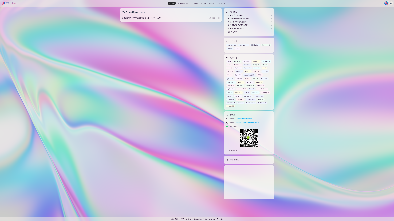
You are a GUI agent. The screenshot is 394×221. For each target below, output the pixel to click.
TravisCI (240, 99)
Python (230, 89)
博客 (173, 3)
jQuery (230, 79)
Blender (256, 61)
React (251, 89)
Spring (265, 93)
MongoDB (231, 82)
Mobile (254, 45)
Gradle (239, 71)
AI (237, 49)
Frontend (243, 45)
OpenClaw (250, 85)
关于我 (222, 3)
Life (229, 49)
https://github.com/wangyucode (247, 122)
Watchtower (250, 103)
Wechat (230, 106)
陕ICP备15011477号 (177, 219)
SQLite (238, 96)
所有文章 (234, 32)
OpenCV (260, 85)
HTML (256, 71)
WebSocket (262, 103)
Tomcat (230, 99)
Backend (231, 45)
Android (237, 61)
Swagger (247, 96)
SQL (229, 96)
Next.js (250, 82)
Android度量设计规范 (236, 28)
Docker (247, 68)
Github (230, 71)
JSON (239, 79)
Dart (229, 68)
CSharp (256, 64)
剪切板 (196, 3)
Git (264, 68)
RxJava (238, 92)
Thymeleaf (259, 96)
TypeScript (251, 99)
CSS (264, 64)
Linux (264, 79)
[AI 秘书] (386, 3)
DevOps (266, 45)
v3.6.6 (221, 219)
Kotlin (255, 79)
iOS (229, 75)
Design (238, 68)
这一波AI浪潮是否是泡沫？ (237, 22)
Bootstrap (266, 61)
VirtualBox (231, 103)
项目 (204, 3)
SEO (247, 92)
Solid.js (255, 92)
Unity (260, 99)
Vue (240, 103)
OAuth (240, 85)
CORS (247, 64)
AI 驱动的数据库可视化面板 (238, 25)
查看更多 (234, 150)
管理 (212, 3)
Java (238, 75)
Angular (247, 61)
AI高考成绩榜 (184, 3)
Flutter (256, 68)
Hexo (247, 71)
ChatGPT (237, 64)
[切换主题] (391, 3)
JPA (260, 75)
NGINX (259, 82)
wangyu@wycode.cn (244, 118)
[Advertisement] (249, 182)
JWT (247, 79)
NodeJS (230, 85)
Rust (229, 92)
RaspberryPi (241, 89)
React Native (262, 89)
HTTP (265, 71)
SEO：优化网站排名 (235, 15)
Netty (240, 82)
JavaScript (249, 75)
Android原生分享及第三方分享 (239, 18)
